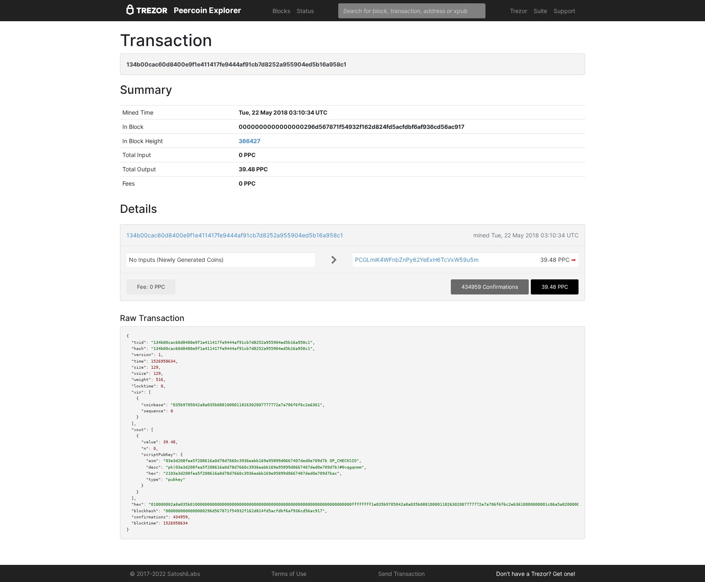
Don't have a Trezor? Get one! (535, 573)
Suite (540, 10)
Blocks (281, 10)
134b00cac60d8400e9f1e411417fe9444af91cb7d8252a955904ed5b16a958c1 (234, 235)
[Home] (146, 10)
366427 (249, 140)
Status (305, 10)
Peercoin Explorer (207, 10)
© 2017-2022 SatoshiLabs (165, 573)
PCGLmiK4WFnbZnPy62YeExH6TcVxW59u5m (417, 259)
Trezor (518, 10)
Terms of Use (288, 573)
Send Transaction (401, 573)
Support (564, 10)
